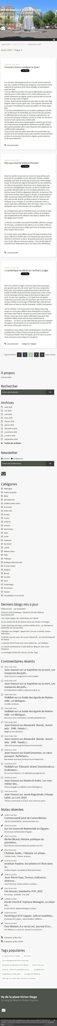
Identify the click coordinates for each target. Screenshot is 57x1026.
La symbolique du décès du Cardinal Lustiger (26, 270)
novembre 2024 (11, 432)
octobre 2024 (10, 436)
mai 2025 (8, 411)
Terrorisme (8, 588)
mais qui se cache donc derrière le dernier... (19, 978)
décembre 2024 (11, 428)
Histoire (7, 525)
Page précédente (10, 354)
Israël (6, 536)
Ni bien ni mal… (7, 609)
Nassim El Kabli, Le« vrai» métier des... (28, 782)
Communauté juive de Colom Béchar (25, 818)
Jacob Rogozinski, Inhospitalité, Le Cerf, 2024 (29, 796)
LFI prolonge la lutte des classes (14, 652)
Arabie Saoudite (10, 492)
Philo (6, 555)
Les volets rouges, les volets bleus (15, 618)
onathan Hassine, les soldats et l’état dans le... (28, 865)
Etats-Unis (8, 511)
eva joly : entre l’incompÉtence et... (16, 969)
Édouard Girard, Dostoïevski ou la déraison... (29, 768)
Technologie (9, 584)
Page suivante (50, 354)
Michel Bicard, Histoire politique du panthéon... (24, 840)
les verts (27, 956)
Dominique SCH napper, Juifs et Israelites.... (29, 915)
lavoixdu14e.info (7, 615)
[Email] (3, 28)
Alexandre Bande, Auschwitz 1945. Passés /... (28, 726)
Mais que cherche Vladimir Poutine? (21, 163)
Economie (8, 507)
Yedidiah (9, 697)
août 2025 (8, 407)
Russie (6, 573)
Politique (7, 558)
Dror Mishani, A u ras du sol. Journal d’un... (28, 926)
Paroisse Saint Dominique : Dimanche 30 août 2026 (21, 612)
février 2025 (9, 421)
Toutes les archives (12, 443)
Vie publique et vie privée (14, 595)
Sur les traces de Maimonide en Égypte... (27, 828)
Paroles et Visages (42, 622)
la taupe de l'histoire (32, 974)
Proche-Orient (9, 566)
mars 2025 (9, 418)
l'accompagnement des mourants (15, 960)
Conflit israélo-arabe (12, 503)
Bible (6, 496)
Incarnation (21, 609)
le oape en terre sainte (11, 956)
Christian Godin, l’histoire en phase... (25, 853)
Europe (7, 514)
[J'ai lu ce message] (54, 1020)
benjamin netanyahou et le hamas (15, 965)
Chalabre (44, 643)
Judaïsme (8, 540)
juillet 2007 (6, 44)
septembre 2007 (34, 44)
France (6, 518)
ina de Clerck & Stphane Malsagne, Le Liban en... (29, 903)
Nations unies (9, 551)
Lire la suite (6, 377)
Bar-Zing (34, 652)
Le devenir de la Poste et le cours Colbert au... (19, 643)
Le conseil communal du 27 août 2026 (15, 646)
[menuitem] (6, 44)
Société (7, 577)
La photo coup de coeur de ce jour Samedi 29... (19, 637)
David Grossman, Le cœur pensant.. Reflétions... (28, 754)
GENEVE (7, 522)
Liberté (35, 618)
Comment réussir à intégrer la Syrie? (22, 67)
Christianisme (9, 499)
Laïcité (6, 547)
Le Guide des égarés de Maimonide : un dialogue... (29, 699)
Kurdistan (8, 544)
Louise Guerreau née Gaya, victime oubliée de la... (21, 625)
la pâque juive (39, 969)
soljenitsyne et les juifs (11, 974)
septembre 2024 (11, 439)
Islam (6, 533)
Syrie (6, 581)
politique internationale (13, 562)
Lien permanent (12, 145)
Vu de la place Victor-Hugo (21, 10)
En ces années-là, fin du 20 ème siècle (16, 622)
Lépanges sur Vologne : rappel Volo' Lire (17, 631)
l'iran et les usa (38, 965)
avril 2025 (8, 414)
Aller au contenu (7, 2)
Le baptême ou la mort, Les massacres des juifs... (29, 671)
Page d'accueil (19, 44)
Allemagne (8, 488)
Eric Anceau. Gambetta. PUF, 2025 (23, 891)
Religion (33, 344)
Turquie (7, 592)
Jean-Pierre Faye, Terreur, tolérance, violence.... (25, 879)
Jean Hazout (11, 669)
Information (8, 529)
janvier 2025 (9, 425)
